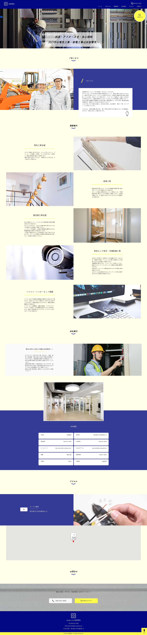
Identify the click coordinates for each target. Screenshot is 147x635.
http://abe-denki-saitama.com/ (63, 448)
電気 (79, 620)
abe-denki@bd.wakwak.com (99, 448)
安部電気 (11, 4)
